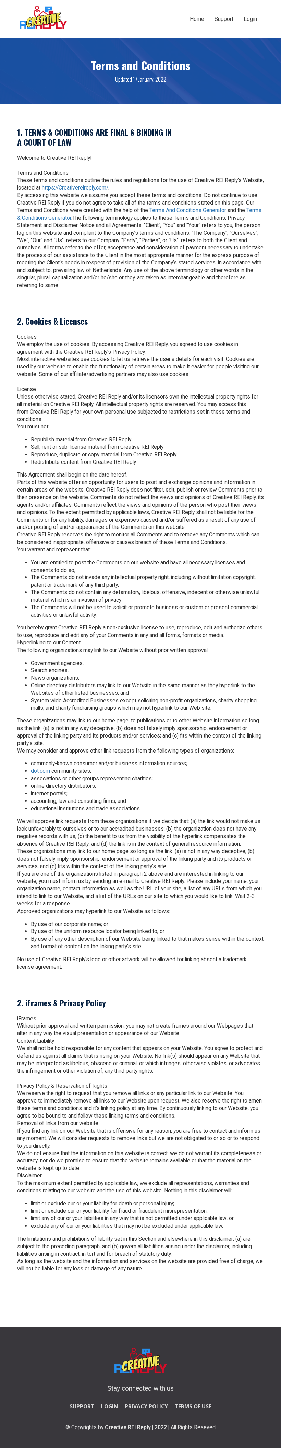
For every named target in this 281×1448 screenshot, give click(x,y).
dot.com (40, 771)
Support (224, 19)
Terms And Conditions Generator (187, 210)
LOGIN (109, 1406)
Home (197, 19)
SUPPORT (82, 1406)
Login (250, 19)
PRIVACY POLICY (146, 1406)
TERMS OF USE (193, 1406)
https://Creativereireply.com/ (75, 187)
